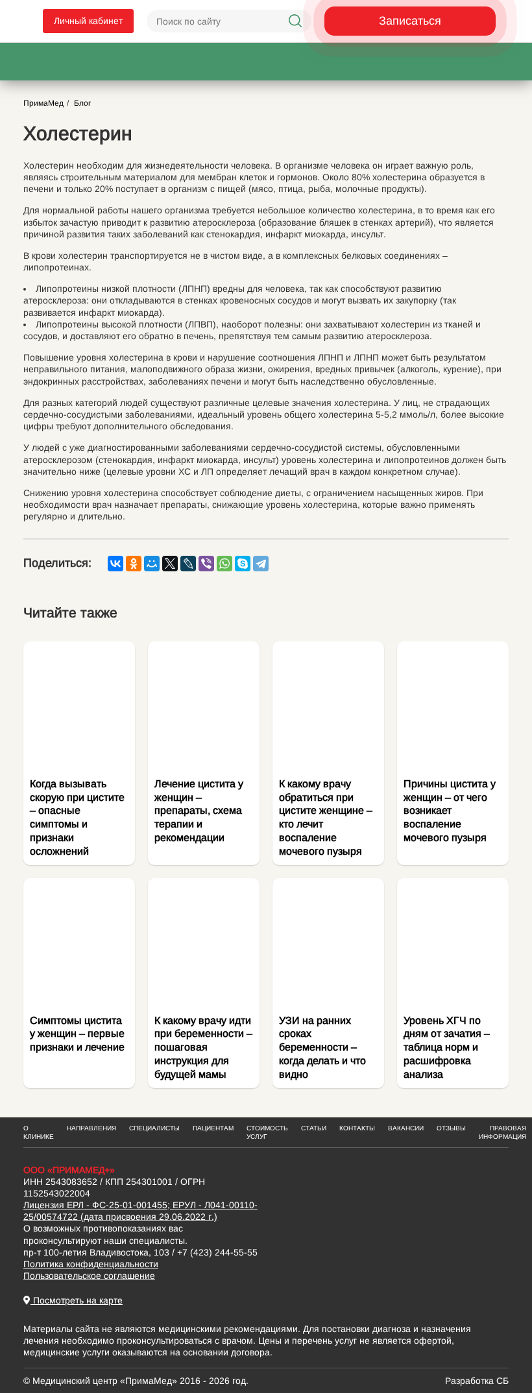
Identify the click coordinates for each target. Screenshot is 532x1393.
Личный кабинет (88, 21)
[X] (170, 563)
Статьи (313, 1128)
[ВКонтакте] (115, 563)
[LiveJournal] (188, 563)
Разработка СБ (477, 1380)
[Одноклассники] (133, 563)
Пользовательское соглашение (89, 1275)
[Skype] (242, 563)
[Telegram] (261, 563)
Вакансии (406, 1128)
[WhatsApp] (224, 563)
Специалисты (154, 1128)
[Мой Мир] (152, 563)
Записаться (410, 20)
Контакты (357, 1128)
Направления (91, 1128)
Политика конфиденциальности (90, 1264)
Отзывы (451, 1128)
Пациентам (213, 1128)
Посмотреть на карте (76, 1300)
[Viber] (206, 563)
